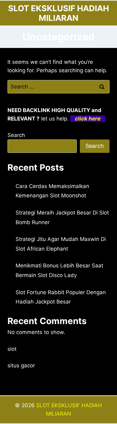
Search (16, 135)
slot (12, 349)
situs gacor (21, 365)
